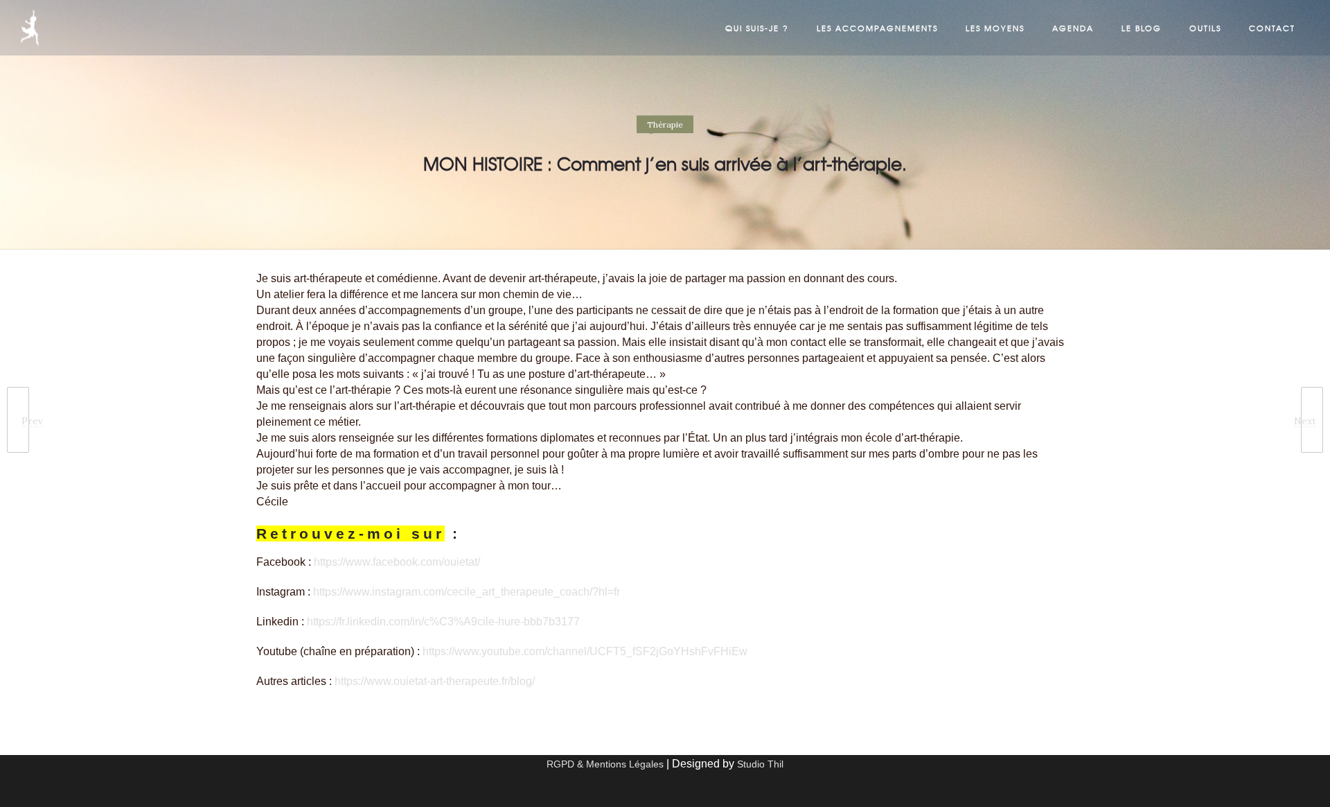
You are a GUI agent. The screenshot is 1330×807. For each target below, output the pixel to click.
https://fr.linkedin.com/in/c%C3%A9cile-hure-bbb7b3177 (443, 621)
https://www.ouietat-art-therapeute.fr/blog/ (435, 681)
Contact (1272, 27)
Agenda (1073, 27)
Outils (1205, 27)
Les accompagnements (877, 27)
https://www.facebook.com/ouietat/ (397, 562)
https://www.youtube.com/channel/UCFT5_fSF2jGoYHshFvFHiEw (585, 651)
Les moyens (995, 27)
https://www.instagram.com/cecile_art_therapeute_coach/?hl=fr (466, 592)
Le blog (1141, 27)
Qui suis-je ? (757, 27)
